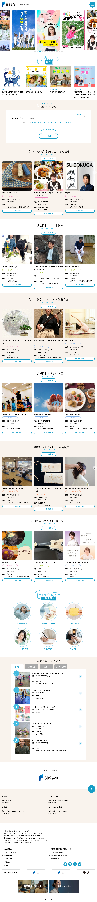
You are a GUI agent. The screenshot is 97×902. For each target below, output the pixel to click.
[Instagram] (75, 864)
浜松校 (4, 807)
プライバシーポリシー (58, 852)
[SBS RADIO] (61, 872)
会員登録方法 (8, 855)
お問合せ (7, 865)
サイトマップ (55, 859)
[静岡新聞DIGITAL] (11, 872)
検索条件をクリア (80, 114)
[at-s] (79, 864)
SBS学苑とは (8, 849)
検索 (49, 136)
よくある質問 (8, 859)
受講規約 (7, 862)
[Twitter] (70, 864)
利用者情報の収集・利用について (61, 849)
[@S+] (86, 872)
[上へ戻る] (91, 789)
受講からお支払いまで (11, 852)
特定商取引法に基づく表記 (59, 855)
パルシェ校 (53, 796)
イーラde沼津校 (55, 807)
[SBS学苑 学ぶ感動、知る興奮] (15, 5)
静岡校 (4, 796)
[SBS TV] (36, 872)
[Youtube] (65, 864)
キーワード (14, 118)
